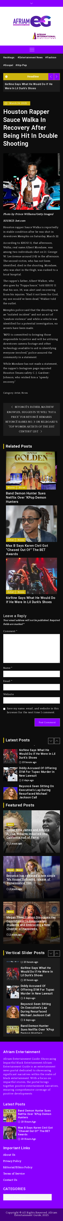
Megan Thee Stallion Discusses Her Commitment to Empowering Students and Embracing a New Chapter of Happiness (31, 923)
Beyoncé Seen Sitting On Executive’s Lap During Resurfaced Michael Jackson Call (36, 773)
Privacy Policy (12, 1161)
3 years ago (15, 843)
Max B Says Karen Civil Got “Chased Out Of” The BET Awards (27, 550)
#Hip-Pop (21, 65)
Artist (17, 393)
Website (8, 694)
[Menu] (31, 50)
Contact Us (10, 1179)
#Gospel (8, 65)
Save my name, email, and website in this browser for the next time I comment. (33, 710)
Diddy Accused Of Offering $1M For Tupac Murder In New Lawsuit (38, 753)
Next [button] (57, 76)
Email (7, 681)
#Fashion (50, 57)
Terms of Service (14, 1173)
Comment (10, 631)
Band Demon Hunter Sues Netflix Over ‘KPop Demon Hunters (26, 497)
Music (11, 870)
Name (7, 668)
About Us (9, 1154)
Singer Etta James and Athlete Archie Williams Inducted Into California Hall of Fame (27, 833)
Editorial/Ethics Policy (17, 1167)
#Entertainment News (30, 57)
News (24, 393)
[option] (32, 86)
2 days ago (28, 762)
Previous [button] (51, 76)
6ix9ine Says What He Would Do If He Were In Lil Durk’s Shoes (30, 600)
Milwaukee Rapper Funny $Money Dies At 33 (36, 792)
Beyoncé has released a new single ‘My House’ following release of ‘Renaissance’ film (30, 879)
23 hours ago (30, 962)
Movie (11, 487)
